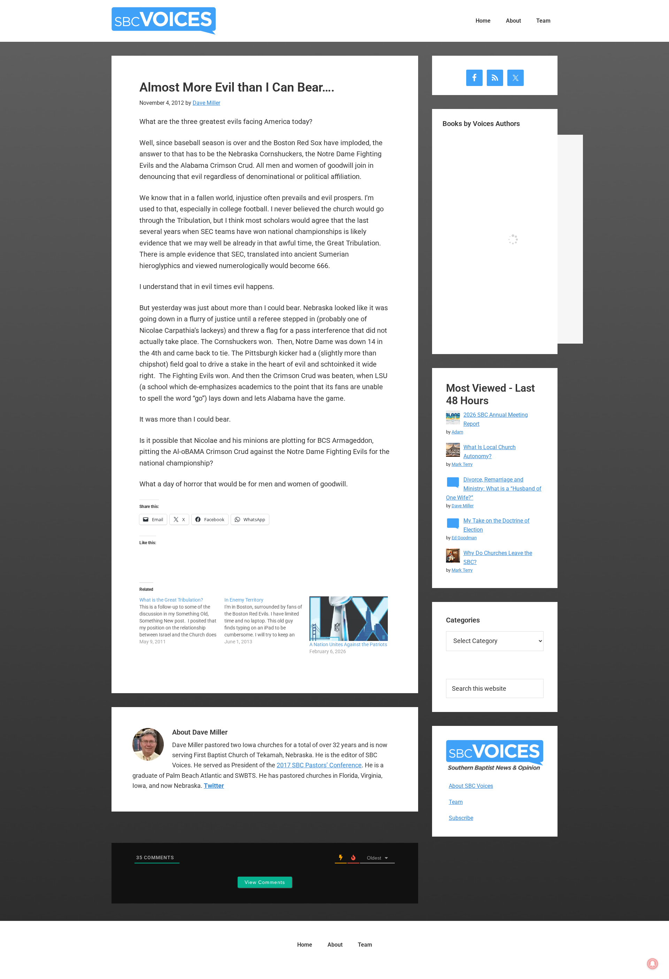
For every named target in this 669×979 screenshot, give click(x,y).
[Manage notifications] (652, 963)
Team (456, 802)
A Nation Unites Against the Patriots (348, 644)
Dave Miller (463, 505)
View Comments (265, 882)
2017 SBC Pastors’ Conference (319, 765)
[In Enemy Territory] (266, 620)
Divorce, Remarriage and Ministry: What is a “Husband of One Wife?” (493, 488)
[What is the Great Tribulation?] (181, 620)
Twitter (214, 785)
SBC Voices (164, 21)
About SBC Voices (471, 786)
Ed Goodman (464, 537)
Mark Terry (462, 464)
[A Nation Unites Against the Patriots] (348, 618)
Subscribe (461, 818)
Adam (457, 431)
